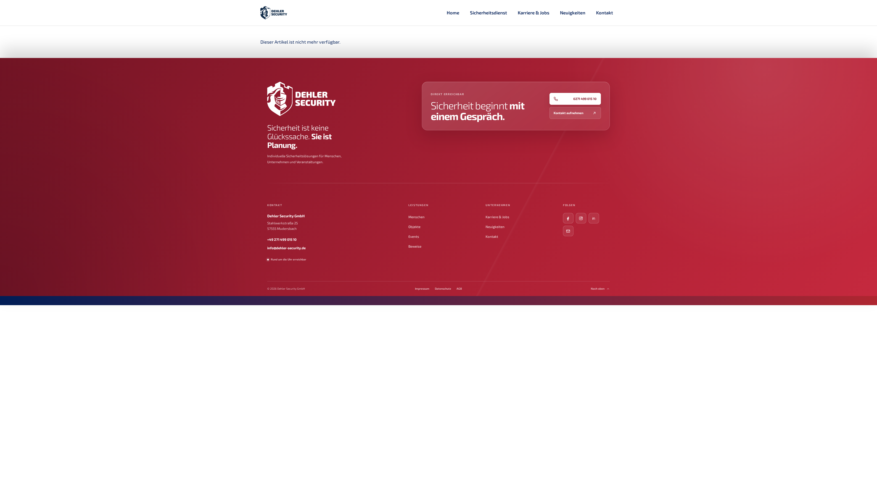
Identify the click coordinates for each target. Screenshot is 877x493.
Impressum (422, 288)
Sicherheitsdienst (490, 14)
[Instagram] (581, 218)
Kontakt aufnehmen (568, 113)
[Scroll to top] (865, 481)
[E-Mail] (568, 231)
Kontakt (492, 236)
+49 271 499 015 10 (281, 239)
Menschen (416, 217)
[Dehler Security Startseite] (301, 99)
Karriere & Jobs (535, 14)
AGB (459, 288)
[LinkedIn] (594, 218)
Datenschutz (443, 288)
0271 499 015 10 (585, 99)
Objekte (414, 227)
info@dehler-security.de (286, 248)
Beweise (414, 246)
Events (413, 236)
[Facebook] (568, 218)
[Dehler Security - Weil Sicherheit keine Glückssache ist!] (273, 12)
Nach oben (598, 288)
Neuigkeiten (495, 227)
